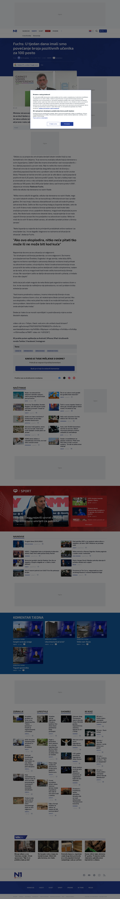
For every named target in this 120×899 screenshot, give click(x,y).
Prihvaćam (67, 124)
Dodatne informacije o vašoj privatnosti (49, 108)
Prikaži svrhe (53, 124)
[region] (60, 109)
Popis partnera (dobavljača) (40, 118)
